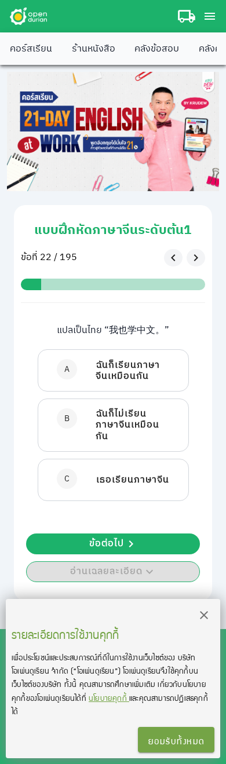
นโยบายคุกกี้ (109, 697)
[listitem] (113, 370)
